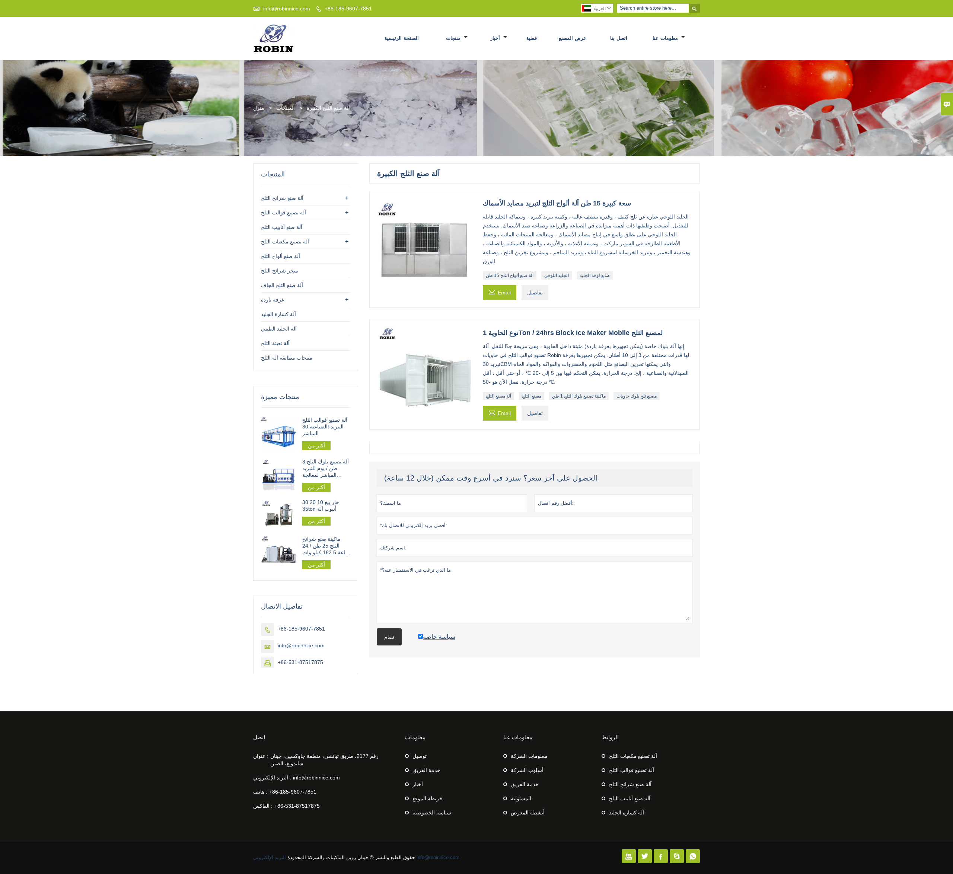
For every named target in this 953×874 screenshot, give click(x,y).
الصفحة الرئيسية (402, 38)
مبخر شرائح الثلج (279, 271)
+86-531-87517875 (300, 662)
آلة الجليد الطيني (279, 329)
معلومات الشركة (529, 756)
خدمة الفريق (426, 770)
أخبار (496, 38)
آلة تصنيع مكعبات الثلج (285, 242)
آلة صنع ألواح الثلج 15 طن (509, 275)
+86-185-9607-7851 (348, 9)
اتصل (259, 737)
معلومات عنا (666, 38)
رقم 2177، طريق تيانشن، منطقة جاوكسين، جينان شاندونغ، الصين (324, 759)
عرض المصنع (572, 38)
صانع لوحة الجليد (595, 275)
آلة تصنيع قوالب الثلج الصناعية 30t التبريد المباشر (324, 426)
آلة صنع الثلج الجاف (282, 285)
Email (499, 292)
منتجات (454, 38)
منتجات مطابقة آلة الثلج (286, 358)
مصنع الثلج (531, 396)
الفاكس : (262, 806)
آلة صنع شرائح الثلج (282, 198)
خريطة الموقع (427, 798)
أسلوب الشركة (527, 770)
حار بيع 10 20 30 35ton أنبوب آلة (320, 505)
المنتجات (285, 108)
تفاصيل (535, 293)
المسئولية (521, 798)
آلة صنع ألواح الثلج (280, 256)
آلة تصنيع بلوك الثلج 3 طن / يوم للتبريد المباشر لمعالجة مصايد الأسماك (325, 468)
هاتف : (260, 792)
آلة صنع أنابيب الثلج (281, 227)
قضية (531, 38)
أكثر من (316, 446)
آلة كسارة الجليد (278, 314)
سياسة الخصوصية (431, 813)
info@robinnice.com (286, 9)
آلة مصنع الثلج (498, 396)
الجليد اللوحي (556, 275)
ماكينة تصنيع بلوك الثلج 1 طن (579, 396)
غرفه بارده (272, 300)
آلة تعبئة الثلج (275, 343)
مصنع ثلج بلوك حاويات (636, 396)
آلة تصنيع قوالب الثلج (283, 213)
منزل (258, 108)
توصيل (419, 756)
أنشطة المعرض (528, 813)
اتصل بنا (618, 38)
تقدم (389, 637)
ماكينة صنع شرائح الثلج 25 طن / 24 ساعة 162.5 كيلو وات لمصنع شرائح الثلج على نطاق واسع (326, 546)
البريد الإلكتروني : (272, 778)
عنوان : (260, 756)
